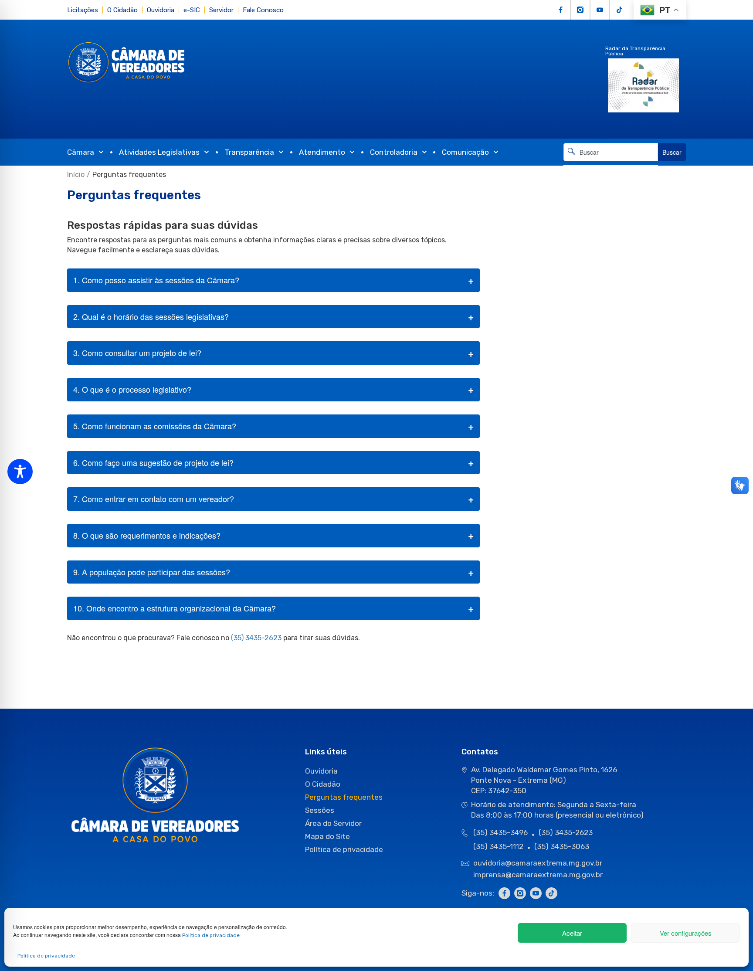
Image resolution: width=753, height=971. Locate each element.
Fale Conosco (263, 10)
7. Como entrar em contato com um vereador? (153, 498)
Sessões (319, 810)
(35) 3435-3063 (561, 846)
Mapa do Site (327, 836)
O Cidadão (122, 10)
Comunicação (465, 152)
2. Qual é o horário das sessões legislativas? (151, 316)
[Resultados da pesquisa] (610, 166)
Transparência (249, 152)
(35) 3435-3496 (500, 832)
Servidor (221, 10)
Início (76, 174)
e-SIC (191, 10)
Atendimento (322, 152)
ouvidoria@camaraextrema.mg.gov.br (538, 863)
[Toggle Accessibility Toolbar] (20, 471)
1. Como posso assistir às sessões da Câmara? (156, 279)
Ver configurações (686, 932)
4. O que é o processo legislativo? (132, 389)
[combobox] (610, 152)
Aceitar (572, 932)
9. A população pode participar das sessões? (151, 571)
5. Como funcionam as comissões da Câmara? (154, 425)
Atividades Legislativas (159, 152)
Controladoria (393, 152)
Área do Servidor (333, 823)
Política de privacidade (211, 935)
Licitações (82, 10)
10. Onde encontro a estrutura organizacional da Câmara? (174, 608)
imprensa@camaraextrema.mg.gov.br (538, 874)
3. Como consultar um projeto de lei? (137, 352)
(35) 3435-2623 (256, 638)
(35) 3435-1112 (498, 846)
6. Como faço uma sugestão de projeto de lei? (153, 462)
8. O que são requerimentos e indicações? (146, 535)
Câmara (80, 152)
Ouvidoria (160, 10)
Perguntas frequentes (344, 797)
